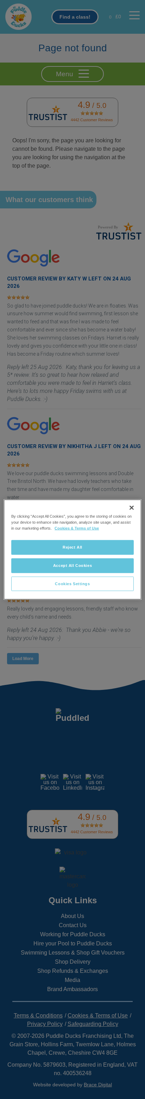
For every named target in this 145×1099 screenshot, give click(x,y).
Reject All (72, 547)
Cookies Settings (72, 583)
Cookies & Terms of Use (77, 528)
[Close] (131, 507)
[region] (72, 549)
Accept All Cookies (72, 565)
